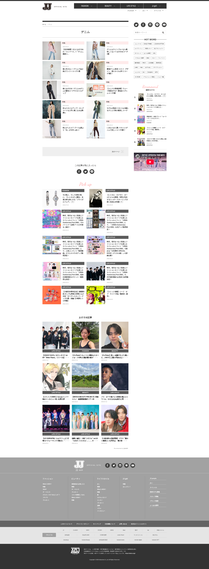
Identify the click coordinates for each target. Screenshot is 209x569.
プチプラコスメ (157, 67)
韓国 (73, 486)
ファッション (48, 479)
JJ (63, 530)
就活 (148, 58)
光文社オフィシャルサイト (139, 524)
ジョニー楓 (160, 77)
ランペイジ (161, 58)
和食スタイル (160, 530)
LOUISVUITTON (159, 44)
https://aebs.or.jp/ (130, 553)
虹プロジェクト (158, 48)
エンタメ (99, 500)
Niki (141, 67)
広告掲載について (110, 524)
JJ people (130, 10)
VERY (87, 530)
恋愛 (98, 505)
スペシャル (157, 10)
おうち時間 (147, 53)
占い (144, 10)
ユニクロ (137, 72)
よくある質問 (154, 505)
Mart (124, 530)
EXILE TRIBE (148, 44)
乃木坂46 (150, 72)
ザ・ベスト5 (46, 492)
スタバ (154, 58)
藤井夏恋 (137, 63)
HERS (112, 530)
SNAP (44, 489)
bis (148, 530)
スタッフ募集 (154, 496)
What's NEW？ (47, 484)
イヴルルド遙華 (139, 58)
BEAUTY (108, 6)
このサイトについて (66, 524)
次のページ (116, 151)
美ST (136, 530)
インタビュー (101, 511)
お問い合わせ (123, 524)
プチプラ (45, 497)
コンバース (138, 44)
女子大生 (147, 67)
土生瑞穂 (150, 63)
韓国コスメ (148, 48)
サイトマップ (97, 524)
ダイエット (138, 53)
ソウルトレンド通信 (149, 77)
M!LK (144, 63)
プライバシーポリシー (82, 524)
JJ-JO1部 (137, 77)
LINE (136, 67)
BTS (156, 72)
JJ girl (154, 6)
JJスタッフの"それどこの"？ (51, 495)
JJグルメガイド (102, 497)
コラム (99, 508)
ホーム (44, 24)
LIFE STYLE (131, 6)
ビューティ (75, 479)
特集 (44, 486)
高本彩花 (158, 63)
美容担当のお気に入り (78, 484)
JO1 (154, 53)
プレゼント (46, 500)
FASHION (84, 6)
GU (144, 72)
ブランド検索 (154, 501)
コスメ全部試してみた (78, 495)
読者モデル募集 (155, 492)
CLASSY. (75, 530)
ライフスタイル (103, 479)
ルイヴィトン (139, 48)
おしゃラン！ (127, 486)
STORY (100, 530)
